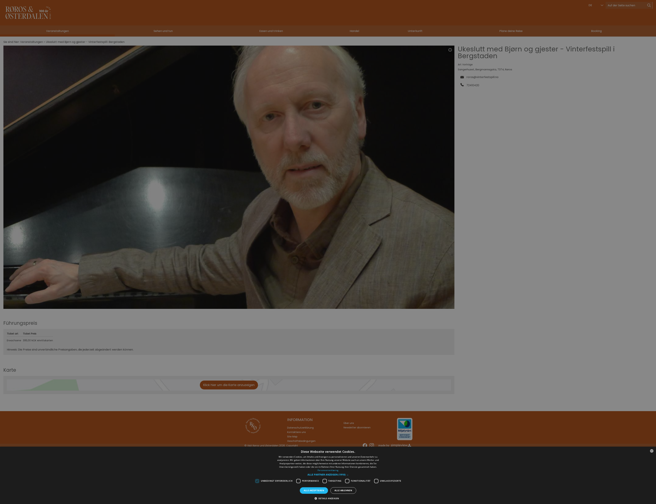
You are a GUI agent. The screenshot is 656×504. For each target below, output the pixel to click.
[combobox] (651, 451)
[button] (328, 474)
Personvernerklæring (328, 470)
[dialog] (328, 475)
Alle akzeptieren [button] (314, 490)
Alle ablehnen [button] (343, 490)
